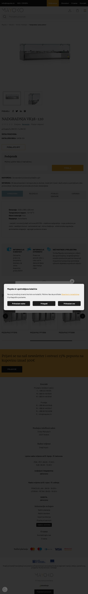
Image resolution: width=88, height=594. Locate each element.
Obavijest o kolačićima (70, 294)
